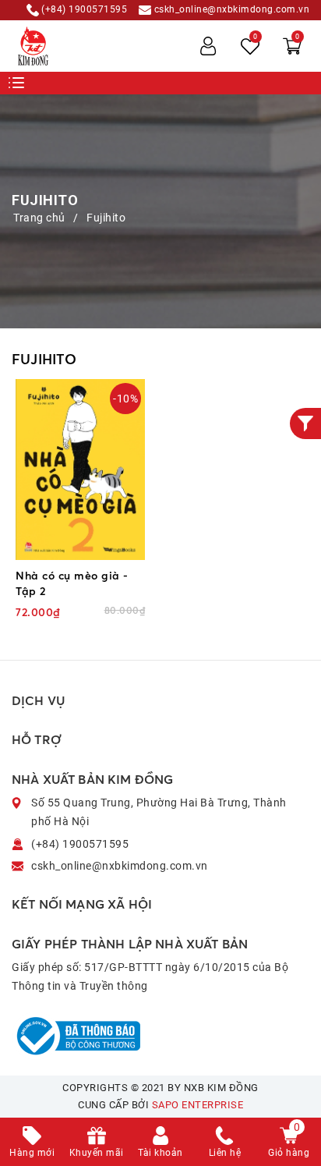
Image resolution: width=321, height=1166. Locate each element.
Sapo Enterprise (198, 1105)
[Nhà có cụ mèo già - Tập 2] (80, 469)
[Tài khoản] (208, 46)
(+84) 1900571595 (83, 9)
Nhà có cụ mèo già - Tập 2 (72, 583)
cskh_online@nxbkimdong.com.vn (230, 9)
